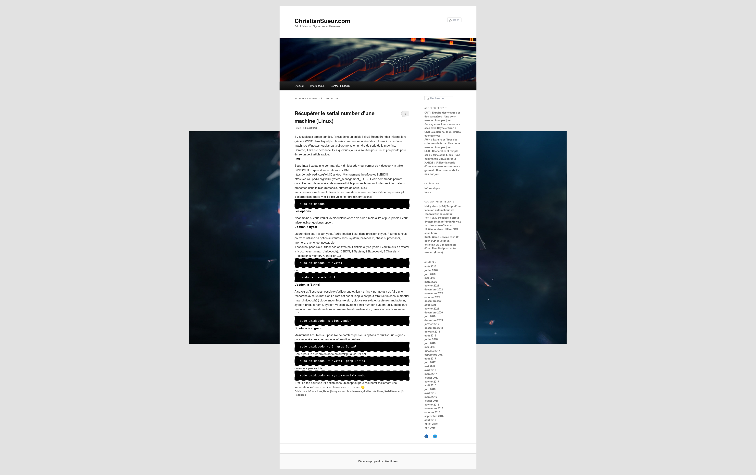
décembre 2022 (433, 289)
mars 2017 (430, 374)
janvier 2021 (431, 308)
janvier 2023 (431, 285)
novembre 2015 (433, 408)
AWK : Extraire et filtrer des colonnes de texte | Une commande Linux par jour (442, 143)
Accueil (300, 86)
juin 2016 (429, 389)
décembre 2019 (433, 320)
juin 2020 (429, 316)
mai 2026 (429, 278)
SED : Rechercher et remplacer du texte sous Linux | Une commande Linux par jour (442, 154)
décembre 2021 (433, 301)
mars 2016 (430, 397)
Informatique (317, 86)
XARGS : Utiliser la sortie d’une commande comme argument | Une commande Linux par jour (442, 168)
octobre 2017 (432, 351)
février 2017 (431, 377)
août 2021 (430, 305)
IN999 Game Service (436, 237)
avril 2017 (430, 370)
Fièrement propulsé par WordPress (378, 461)
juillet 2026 (431, 270)
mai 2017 (429, 366)
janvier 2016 (431, 404)
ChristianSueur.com (322, 20)
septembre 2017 (434, 354)
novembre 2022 (433, 293)
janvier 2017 (431, 381)
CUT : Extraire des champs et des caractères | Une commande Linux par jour (442, 116)
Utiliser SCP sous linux (442, 239)
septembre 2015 (434, 416)
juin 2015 (429, 427)
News (326, 391)
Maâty (428, 206)
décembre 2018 (433, 328)
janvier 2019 (431, 324)
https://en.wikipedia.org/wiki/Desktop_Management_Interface (333, 174)
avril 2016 (430, 393)
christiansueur (354, 391)
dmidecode (369, 391)
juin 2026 (429, 274)
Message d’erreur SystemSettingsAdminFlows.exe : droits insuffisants (442, 221)
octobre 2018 (432, 331)
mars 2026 (430, 282)
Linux (380, 391)
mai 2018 (429, 347)
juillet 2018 (431, 339)
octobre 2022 (432, 297)
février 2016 (431, 400)
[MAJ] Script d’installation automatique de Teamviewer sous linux (442, 210)
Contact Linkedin (340, 86)
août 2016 (430, 385)
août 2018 (430, 335)
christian (429, 244)
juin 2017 (429, 362)
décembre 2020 (433, 312)
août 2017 (430, 358)
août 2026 (430, 266)
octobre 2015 (432, 412)
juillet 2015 (431, 423)
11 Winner (430, 229)
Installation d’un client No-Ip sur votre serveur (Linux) (440, 248)
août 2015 (430, 420)
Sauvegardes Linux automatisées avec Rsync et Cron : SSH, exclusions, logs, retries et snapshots (442, 130)
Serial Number (392, 391)
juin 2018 (429, 343)
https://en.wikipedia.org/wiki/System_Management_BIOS (331, 179)
